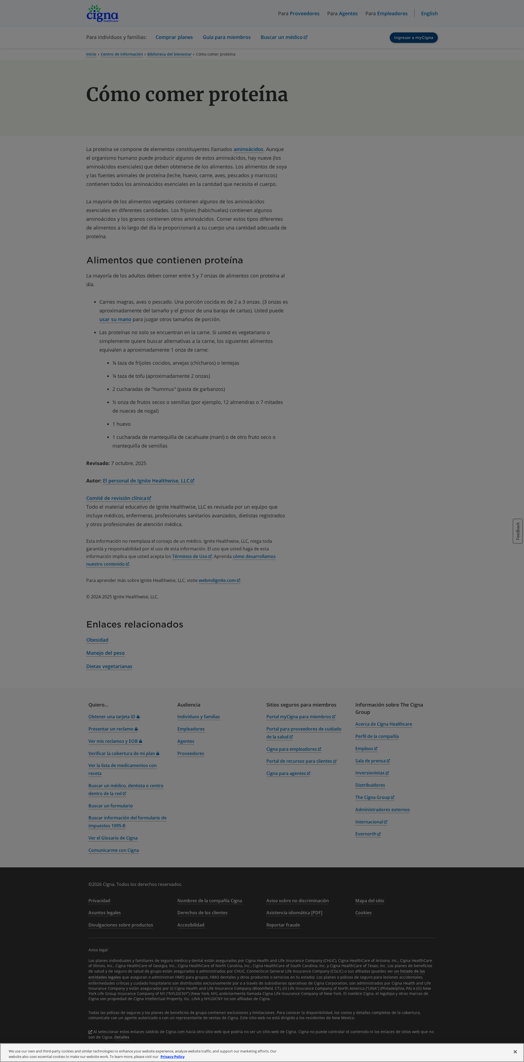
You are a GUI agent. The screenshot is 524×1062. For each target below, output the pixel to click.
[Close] (515, 1052)
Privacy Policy (172, 1056)
